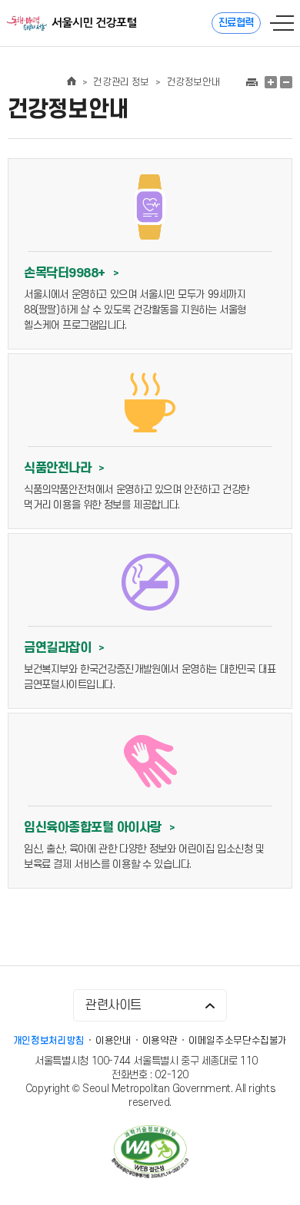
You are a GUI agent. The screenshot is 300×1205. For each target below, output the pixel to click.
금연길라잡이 (64, 648)
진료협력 (236, 22)
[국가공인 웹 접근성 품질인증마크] (150, 1153)
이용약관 (160, 1040)
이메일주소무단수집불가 (237, 1040)
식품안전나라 (64, 468)
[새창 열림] (251, 82)
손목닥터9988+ (71, 273)
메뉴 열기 (282, 23)
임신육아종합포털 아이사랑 (99, 828)
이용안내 (113, 1040)
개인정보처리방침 (49, 1040)
